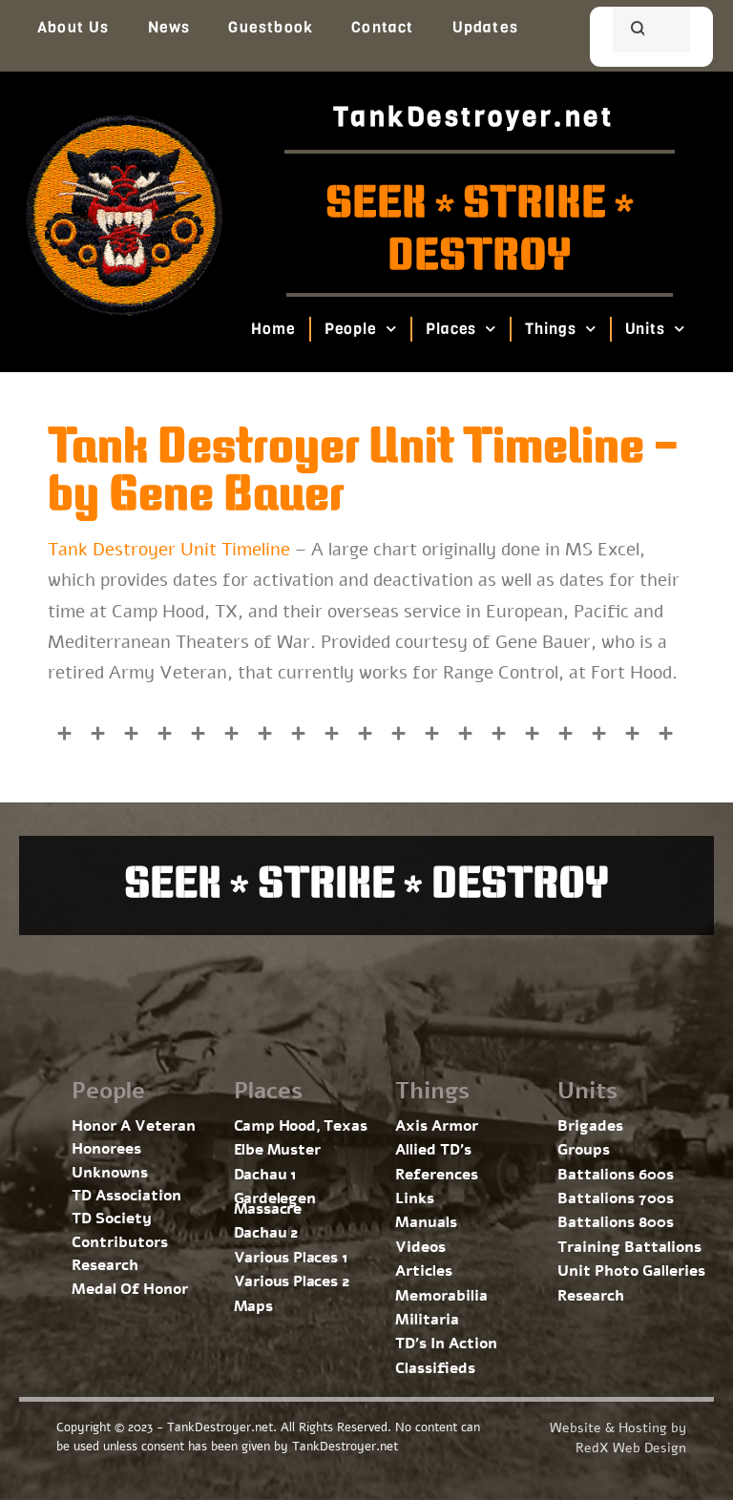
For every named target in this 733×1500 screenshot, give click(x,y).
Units (645, 329)
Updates (485, 27)
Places (451, 329)
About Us (73, 27)
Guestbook (270, 27)
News (169, 27)
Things (551, 329)
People (351, 329)
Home (273, 329)
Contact (382, 27)
